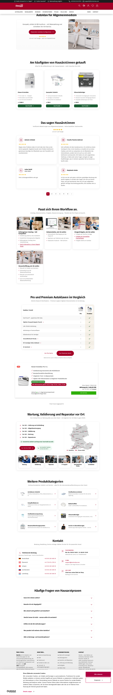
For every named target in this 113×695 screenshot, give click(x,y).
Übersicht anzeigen (64, 655)
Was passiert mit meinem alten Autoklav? (37, 630)
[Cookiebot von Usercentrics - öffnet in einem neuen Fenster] (11, 691)
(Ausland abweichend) (48, 392)
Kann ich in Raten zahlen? (32, 598)
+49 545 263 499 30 (50, 558)
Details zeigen (27, 691)
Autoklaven (19, 12)
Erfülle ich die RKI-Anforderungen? (35, 624)
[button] (84, 6)
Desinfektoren (47, 12)
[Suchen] (79, 6)
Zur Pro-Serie (48, 353)
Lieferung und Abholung (65, 663)
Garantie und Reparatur (65, 660)
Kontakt (95, 12)
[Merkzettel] (92, 6)
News (89, 12)
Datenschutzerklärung (44, 655)
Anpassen (97, 680)
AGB (39, 657)
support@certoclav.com (72, 562)
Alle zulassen (98, 674)
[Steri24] (20, 6)
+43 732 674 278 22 (50, 562)
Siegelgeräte (29, 12)
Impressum (41, 660)
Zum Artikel (83, 393)
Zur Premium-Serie (65, 353)
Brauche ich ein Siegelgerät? (32, 604)
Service (71, 12)
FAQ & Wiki (64, 12)
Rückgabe (62, 665)
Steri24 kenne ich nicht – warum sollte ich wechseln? (40, 617)
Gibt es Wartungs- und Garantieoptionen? (37, 637)
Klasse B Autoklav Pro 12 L (39, 367)
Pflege (56, 12)
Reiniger (37, 12)
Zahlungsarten (63, 657)
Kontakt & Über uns (43, 663)
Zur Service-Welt (26, 448)
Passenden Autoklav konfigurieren (41, 32)
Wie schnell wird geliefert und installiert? (37, 611)
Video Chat (62, 668)
